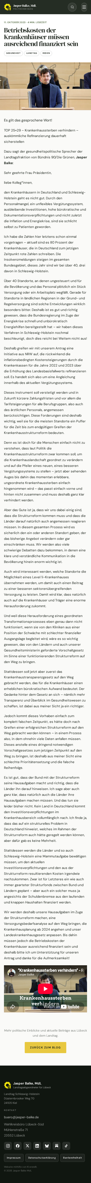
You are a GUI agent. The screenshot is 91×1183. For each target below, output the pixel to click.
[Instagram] (8, 1146)
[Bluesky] (47, 1146)
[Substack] (57, 1146)
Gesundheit (13, 53)
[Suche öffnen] (72, 7)
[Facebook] (18, 1146)
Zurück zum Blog (45, 1047)
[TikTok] (66, 1146)
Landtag (31, 53)
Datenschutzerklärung (42, 1157)
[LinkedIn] (37, 1146)
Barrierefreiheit (72, 1157)
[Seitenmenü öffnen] (84, 7)
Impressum (14, 1157)
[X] (27, 1146)
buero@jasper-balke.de (21, 1117)
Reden (46, 53)
